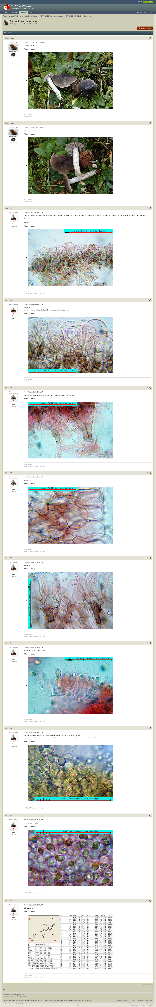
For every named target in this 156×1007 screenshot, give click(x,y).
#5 (148, 387)
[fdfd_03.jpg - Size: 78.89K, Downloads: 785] (70, 430)
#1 (148, 38)
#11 (147, 900)
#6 (148, 473)
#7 (148, 558)
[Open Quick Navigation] (151, 12)
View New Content (142, 12)
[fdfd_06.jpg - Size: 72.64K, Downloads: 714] (70, 685)
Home (6, 12)
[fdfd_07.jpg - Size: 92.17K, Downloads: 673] (70, 858)
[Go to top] (78, 1004)
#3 (148, 208)
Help (27, 1003)
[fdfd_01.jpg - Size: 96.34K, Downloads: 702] (70, 257)
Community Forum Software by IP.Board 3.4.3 (141, 1003)
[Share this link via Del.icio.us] (4, 989)
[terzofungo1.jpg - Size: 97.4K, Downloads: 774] (70, 165)
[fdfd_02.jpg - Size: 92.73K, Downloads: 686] (70, 345)
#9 (148, 728)
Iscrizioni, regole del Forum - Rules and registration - (130, 1000)
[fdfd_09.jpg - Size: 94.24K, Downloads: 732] (70, 942)
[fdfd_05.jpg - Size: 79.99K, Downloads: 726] (70, 600)
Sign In (140, 1)
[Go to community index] (22, 7)
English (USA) (19, 1003)
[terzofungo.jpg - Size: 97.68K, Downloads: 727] (70, 80)
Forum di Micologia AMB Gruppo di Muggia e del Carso (20, 1000)
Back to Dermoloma (147, 985)
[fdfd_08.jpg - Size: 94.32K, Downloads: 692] (70, 773)
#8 (148, 643)
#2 (148, 123)
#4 (148, 300)
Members (15, 12)
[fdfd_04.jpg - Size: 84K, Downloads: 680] (70, 515)
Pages (32, 12)
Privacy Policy (149, 1000)
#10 (147, 815)
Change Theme (9, 1003)
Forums (23, 12)
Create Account (148, 1)
